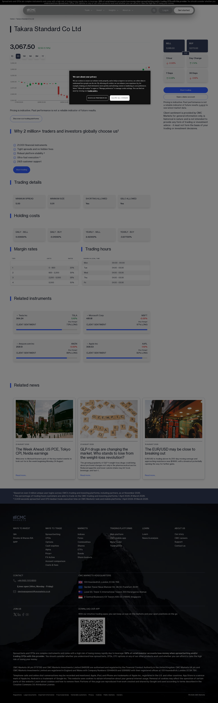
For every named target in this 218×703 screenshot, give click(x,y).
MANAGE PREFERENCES (97, 98)
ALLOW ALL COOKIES (119, 98)
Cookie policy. (93, 91)
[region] (110, 87)
